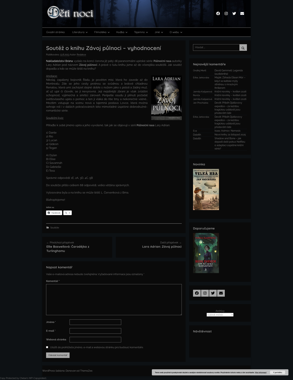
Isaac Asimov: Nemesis (228, 130)
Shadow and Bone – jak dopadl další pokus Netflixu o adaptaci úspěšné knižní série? (230, 143)
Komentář (53, 281)
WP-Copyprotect (37, 378)
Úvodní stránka (55, 32)
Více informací (260, 372)
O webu (174, 32)
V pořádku (277, 372)
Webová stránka (56, 339)
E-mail (51, 330)
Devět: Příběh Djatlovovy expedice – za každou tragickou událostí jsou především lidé (228, 107)
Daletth (197, 134)
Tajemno (139, 32)
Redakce (81, 54)
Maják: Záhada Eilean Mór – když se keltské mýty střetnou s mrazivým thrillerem (230, 82)
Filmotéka (100, 32)
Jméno (51, 322)
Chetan (23, 378)
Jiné (157, 32)
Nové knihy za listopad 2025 (230, 134)
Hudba (120, 32)
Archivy (220, 310)
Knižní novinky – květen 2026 (230, 91)
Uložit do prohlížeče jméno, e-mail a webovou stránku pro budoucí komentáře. (96, 347)
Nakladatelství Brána (59, 61)
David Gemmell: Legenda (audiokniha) (229, 72)
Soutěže (54, 227)
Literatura (78, 32)
